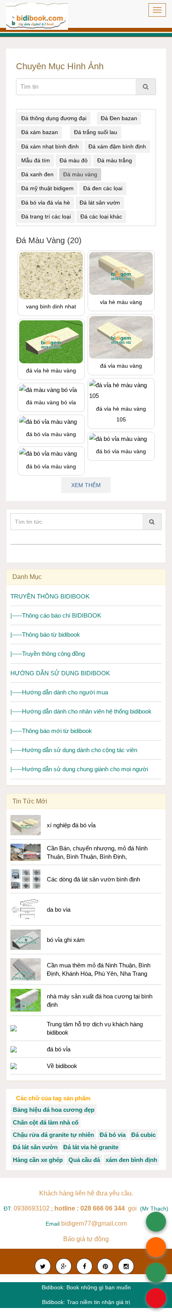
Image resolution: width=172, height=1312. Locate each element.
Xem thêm (86, 485)
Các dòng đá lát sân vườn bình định (93, 879)
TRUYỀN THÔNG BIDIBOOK (50, 596)
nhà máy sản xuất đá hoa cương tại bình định (99, 1000)
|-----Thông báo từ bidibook (45, 634)
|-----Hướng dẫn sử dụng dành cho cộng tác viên (73, 750)
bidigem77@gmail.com (94, 1223)
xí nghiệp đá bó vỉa (71, 825)
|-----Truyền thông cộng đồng (47, 653)
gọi (96, 1208)
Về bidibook (62, 1065)
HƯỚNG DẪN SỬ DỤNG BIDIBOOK (60, 673)
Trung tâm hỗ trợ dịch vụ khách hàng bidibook (95, 1028)
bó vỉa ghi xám (66, 939)
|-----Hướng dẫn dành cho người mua (59, 692)
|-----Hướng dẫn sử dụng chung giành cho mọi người (79, 769)
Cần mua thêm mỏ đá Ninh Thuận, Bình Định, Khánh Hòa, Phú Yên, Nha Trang (98, 969)
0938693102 (32, 1208)
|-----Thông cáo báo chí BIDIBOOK (55, 615)
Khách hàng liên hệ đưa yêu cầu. (86, 1193)
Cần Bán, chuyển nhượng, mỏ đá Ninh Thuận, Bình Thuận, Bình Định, (97, 852)
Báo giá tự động (86, 1239)
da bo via (58, 909)
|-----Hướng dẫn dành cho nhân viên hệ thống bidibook (81, 711)
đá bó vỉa (58, 1049)
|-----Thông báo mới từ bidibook (51, 730)
